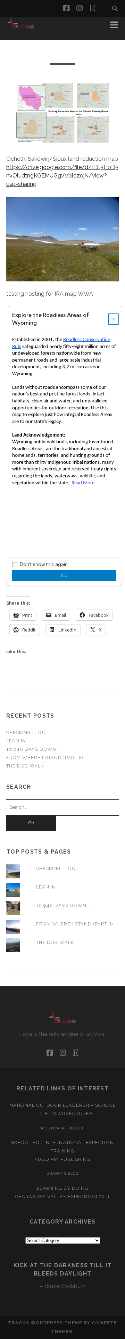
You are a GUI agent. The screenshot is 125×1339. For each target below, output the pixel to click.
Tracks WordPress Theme (45, 1322)
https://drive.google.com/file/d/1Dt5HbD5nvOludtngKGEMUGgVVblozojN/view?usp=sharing (62, 175)
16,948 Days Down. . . (35, 749)
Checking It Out (27, 732)
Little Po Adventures (62, 1113)
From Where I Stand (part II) (44, 757)
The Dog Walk (25, 766)
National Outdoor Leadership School (62, 1105)
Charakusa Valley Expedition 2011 (62, 1196)
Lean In (16, 740)
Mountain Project (62, 1128)
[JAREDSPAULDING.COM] (20, 27)
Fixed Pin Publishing (63, 1159)
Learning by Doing (63, 1188)
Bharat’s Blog (62, 1173)
